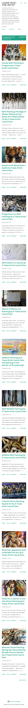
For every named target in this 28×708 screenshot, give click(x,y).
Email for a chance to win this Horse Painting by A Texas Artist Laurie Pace (13, 601)
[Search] (21, 3)
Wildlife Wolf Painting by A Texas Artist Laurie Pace (14, 456)
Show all (22, 37)
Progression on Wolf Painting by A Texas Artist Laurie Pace (14, 216)
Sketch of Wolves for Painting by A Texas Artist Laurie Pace (14, 311)
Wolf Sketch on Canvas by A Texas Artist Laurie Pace (14, 263)
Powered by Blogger (14, 701)
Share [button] (3, 85)
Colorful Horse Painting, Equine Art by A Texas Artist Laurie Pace (13, 503)
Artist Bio (11, 29)
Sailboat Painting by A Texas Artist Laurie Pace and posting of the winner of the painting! (13, 361)
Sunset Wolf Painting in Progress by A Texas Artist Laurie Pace (13, 65)
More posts (22, 680)
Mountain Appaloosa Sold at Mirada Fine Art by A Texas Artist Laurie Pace (14, 552)
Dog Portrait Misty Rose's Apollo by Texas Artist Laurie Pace (14, 168)
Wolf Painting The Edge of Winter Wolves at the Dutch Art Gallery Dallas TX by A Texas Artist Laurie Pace (14, 116)
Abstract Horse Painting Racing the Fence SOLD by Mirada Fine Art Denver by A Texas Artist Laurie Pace (14, 652)
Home (3, 29)
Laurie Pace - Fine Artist (9, 4)
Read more (23, 85)
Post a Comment (12, 85)
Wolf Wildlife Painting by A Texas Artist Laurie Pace (14, 410)
